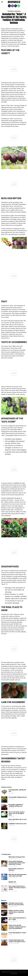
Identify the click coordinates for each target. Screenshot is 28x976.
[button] (2, 1)
